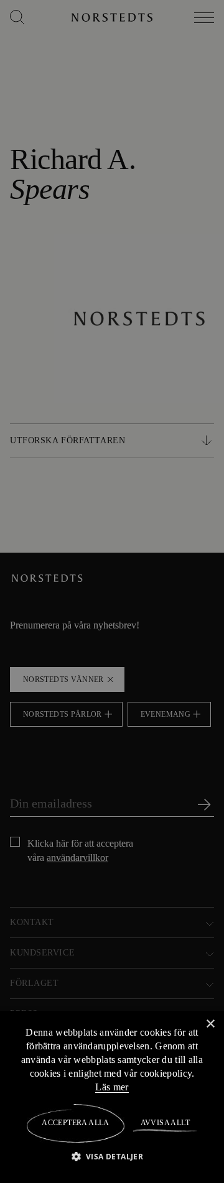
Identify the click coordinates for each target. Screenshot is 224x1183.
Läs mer (112, 1086)
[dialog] (112, 591)
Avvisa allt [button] (165, 1122)
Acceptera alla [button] (75, 1122)
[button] (112, 1156)
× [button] (210, 1023)
